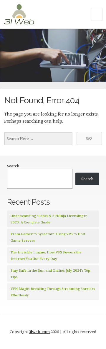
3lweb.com (39, 331)
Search (13, 165)
